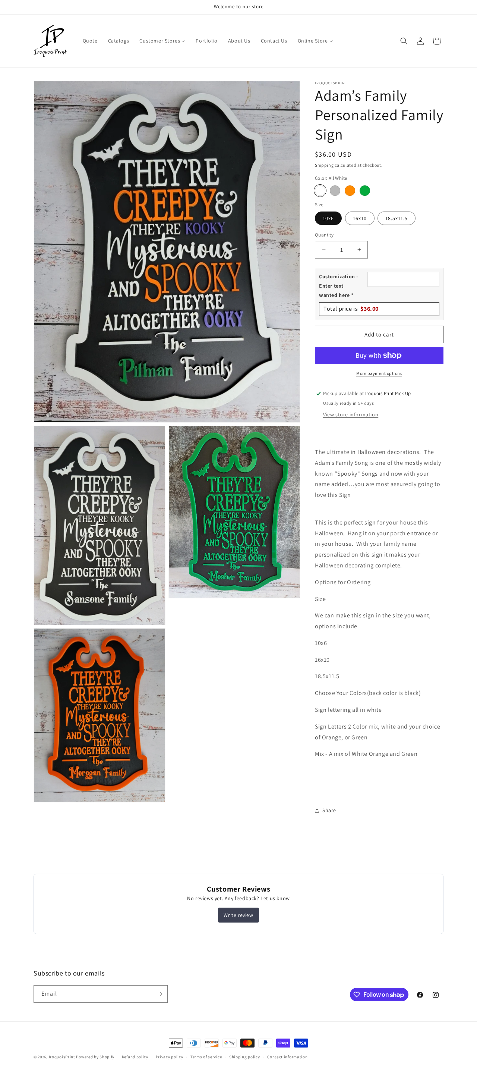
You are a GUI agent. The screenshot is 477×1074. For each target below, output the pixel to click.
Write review (238, 915)
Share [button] (329, 810)
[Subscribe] (159, 994)
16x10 (360, 218)
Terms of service (206, 1056)
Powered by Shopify (95, 1056)
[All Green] (365, 190)
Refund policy (135, 1056)
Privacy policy (169, 1056)
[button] (404, 41)
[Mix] (335, 190)
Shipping (324, 165)
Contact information (287, 1056)
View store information (350, 414)
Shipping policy (244, 1056)
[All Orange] (350, 190)
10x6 (328, 218)
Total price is (351, 309)
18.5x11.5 (396, 218)
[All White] (320, 190)
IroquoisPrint (62, 1056)
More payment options (379, 373)
